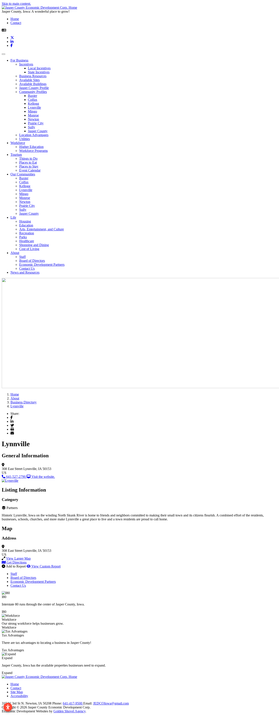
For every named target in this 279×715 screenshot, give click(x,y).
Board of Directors (32, 260)
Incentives (26, 64)
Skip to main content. (16, 3)
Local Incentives (39, 68)
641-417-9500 (73, 703)
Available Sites (29, 80)
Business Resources (32, 76)
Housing (25, 221)
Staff (22, 257)
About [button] (14, 253)
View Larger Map (18, 558)
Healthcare (26, 241)
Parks (23, 237)
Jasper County (38, 131)
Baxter (32, 96)
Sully (31, 127)
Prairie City (36, 123)
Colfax (32, 99)
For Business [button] (19, 60)
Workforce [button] (17, 143)
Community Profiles (33, 92)
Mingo (32, 111)
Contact (15, 23)
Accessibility (19, 696)
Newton (33, 119)
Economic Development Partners (42, 264)
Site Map (16, 692)
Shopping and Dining (34, 245)
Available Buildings (32, 84)
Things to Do (28, 158)
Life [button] (13, 217)
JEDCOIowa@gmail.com (111, 703)
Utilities (24, 139)
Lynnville (34, 107)
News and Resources (24, 272)
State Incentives (38, 72)
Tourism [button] (16, 154)
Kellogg (33, 103)
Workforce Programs (33, 151)
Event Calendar (30, 170)
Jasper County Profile (34, 88)
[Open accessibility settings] (7, 707)
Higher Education (31, 147)
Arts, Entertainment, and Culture (41, 229)
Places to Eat (28, 162)
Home (14, 19)
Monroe (33, 115)
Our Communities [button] (22, 174)
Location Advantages (33, 135)
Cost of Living (29, 249)
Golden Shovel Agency (69, 711)
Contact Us (27, 268)
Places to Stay (28, 166)
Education (26, 225)
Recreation (26, 233)
